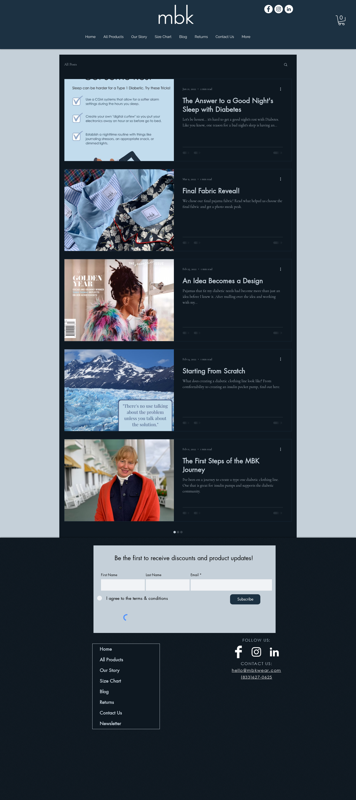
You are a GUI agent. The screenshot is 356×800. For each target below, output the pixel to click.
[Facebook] (268, 9)
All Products (111, 649)
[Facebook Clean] (238, 640)
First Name (109, 563)
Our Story (109, 659)
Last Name (153, 563)
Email (195, 563)
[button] (341, 20)
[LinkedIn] (289, 9)
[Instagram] (278, 9)
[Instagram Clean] (256, 640)
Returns (107, 691)
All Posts (70, 64)
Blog (104, 680)
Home (106, 638)
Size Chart (110, 670)
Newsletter (110, 712)
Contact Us (111, 702)
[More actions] (282, 89)
